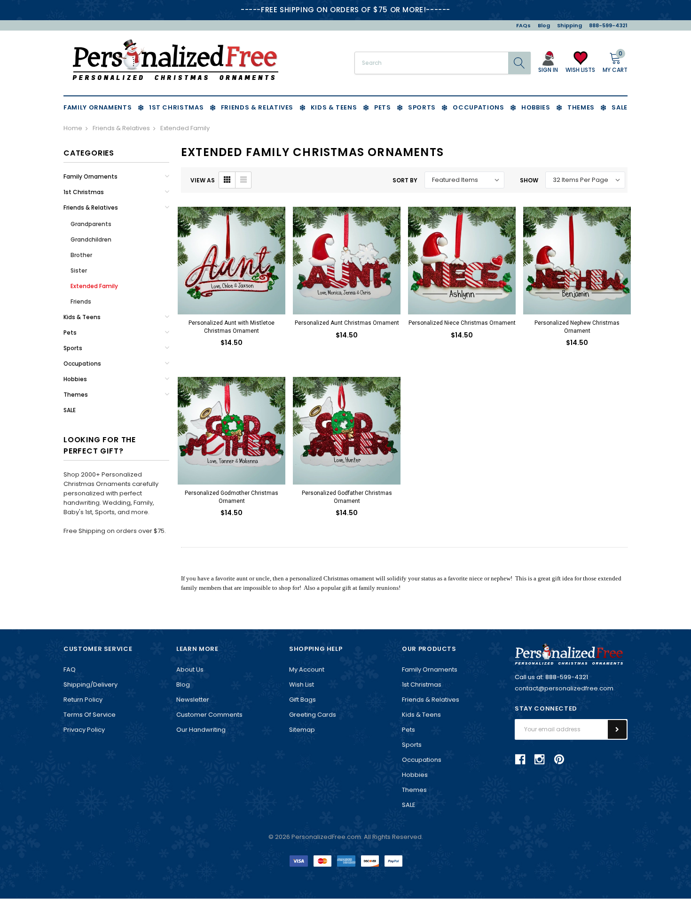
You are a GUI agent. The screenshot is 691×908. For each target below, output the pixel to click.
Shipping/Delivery (90, 684)
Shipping (569, 25)
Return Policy (82, 699)
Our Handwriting (201, 729)
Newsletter (192, 699)
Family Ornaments (90, 176)
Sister (79, 270)
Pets (70, 333)
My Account (306, 669)
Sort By (405, 180)
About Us (190, 669)
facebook (520, 759)
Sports (72, 348)
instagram (539, 759)
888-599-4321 (608, 25)
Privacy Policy (84, 729)
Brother (81, 255)
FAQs (523, 25)
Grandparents (91, 224)
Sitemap (302, 729)
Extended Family (94, 286)
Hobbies (75, 379)
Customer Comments (209, 714)
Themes (75, 395)
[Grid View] (227, 180)
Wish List (301, 684)
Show (529, 180)
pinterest (559, 759)
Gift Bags (302, 699)
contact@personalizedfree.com (564, 688)
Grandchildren (91, 239)
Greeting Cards (312, 714)
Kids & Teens (82, 317)
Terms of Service (89, 714)
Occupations (82, 364)
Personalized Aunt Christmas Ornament (347, 323)
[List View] (243, 180)
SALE (69, 410)
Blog (544, 25)
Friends (81, 301)
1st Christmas (83, 192)
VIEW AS (202, 180)
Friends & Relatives (90, 207)
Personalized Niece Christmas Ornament (462, 323)
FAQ (69, 669)
